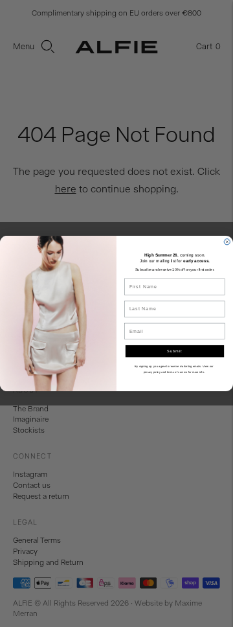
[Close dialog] (227, 242)
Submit (174, 351)
